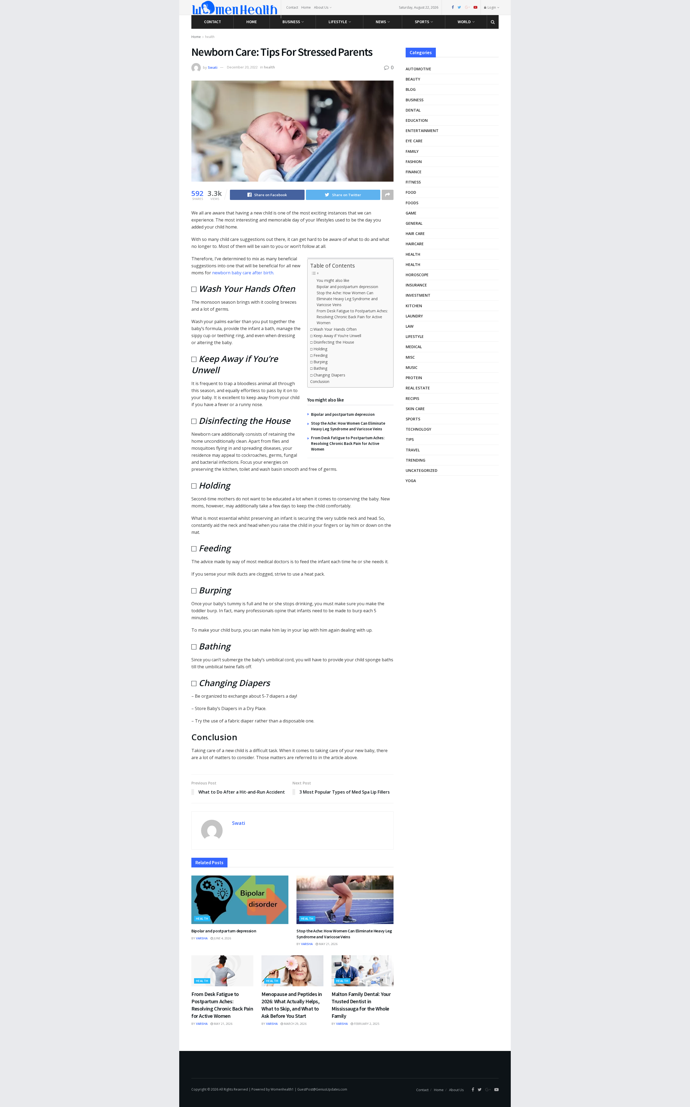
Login (491, 7)
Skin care (415, 408)
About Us (321, 7)
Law (409, 326)
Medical (414, 346)
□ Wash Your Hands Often (333, 329)
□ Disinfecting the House (332, 342)
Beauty (413, 79)
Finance (414, 171)
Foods (412, 202)
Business (291, 21)
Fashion (414, 161)
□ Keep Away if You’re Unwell (335, 335)
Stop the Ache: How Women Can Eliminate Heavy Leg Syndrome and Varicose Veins (347, 298)
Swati (213, 67)
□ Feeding (319, 355)
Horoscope (417, 274)
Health (413, 264)
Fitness (413, 182)
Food (411, 192)
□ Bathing (318, 368)
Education (417, 120)
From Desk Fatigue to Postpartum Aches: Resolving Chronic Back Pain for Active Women (352, 316)
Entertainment (422, 130)
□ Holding (318, 348)
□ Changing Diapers (327, 375)
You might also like (333, 280)
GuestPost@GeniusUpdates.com (322, 1089)
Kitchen (414, 305)
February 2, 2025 (366, 1024)
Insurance (416, 285)
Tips (410, 439)
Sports (422, 21)
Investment (418, 295)
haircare (415, 243)
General (414, 223)
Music (412, 367)
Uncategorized (421, 470)
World (464, 21)
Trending (415, 460)
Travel (413, 449)
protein (414, 377)
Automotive (418, 68)
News (381, 21)
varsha (202, 938)
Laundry (414, 316)
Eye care (414, 140)
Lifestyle (338, 21)
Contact (292, 7)
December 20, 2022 (242, 67)
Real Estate (418, 387)
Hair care (415, 233)
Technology (418, 429)
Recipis (412, 398)
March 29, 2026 (294, 1024)
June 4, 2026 (222, 938)
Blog (411, 89)
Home (306, 7)
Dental (413, 110)
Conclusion (319, 381)
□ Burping (319, 361)
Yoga (411, 480)
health (210, 36)
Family (412, 151)
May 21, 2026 (327, 944)
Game (411, 213)
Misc (410, 357)
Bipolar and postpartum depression (347, 286)
